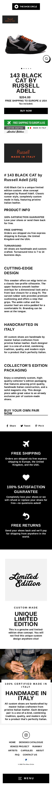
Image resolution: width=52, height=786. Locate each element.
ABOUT (40, 750)
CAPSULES (27, 750)
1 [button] (21, 68)
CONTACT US (30, 754)
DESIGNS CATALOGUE (31, 742)
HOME (12, 742)
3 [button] (26, 69)
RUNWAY (37, 746)
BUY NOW (26, 110)
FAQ (17, 754)
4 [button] (28, 69)
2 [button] (24, 69)
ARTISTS (12, 750)
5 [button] (31, 69)
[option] (26, 39)
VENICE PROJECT (19, 746)
